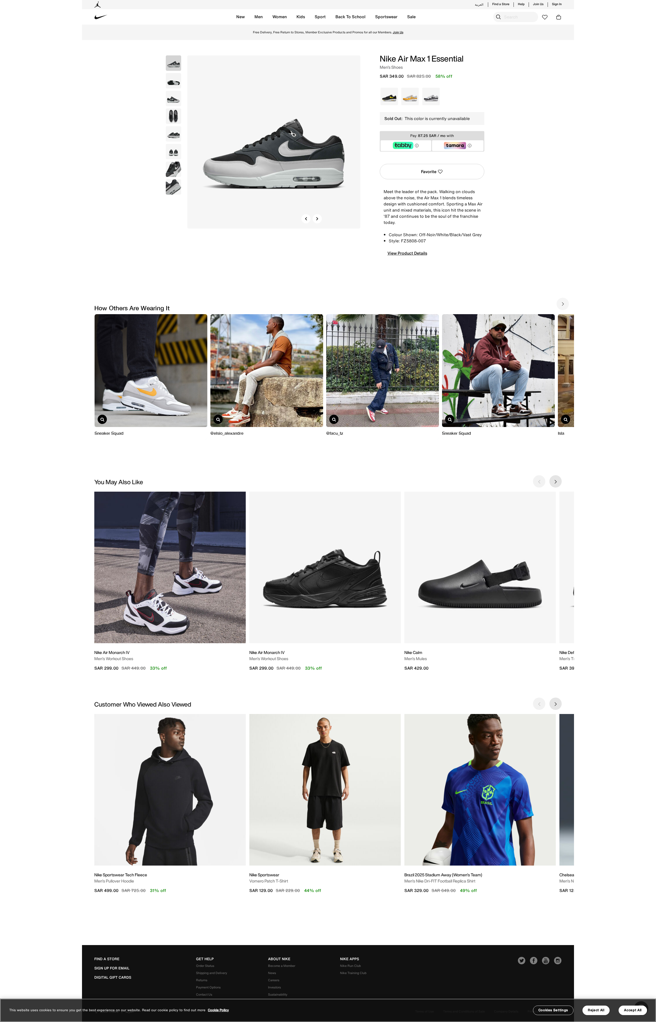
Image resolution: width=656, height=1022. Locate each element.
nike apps (349, 959)
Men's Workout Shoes (113, 659)
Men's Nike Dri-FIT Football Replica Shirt (439, 881)
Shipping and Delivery (211, 973)
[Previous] (306, 218)
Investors (274, 987)
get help (205, 959)
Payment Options (208, 987)
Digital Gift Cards (112, 977)
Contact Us (204, 994)
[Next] (317, 218)
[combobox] (515, 17)
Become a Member (281, 966)
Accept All (633, 1010)
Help (521, 4)
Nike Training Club (353, 973)
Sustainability (277, 994)
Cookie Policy (218, 1010)
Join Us (538, 4)
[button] (240, 17)
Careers (273, 980)
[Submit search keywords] (498, 17)
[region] (328, 1010)
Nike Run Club (350, 966)
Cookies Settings (553, 1010)
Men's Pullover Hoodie (114, 881)
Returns (201, 980)
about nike (279, 959)
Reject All (596, 1010)
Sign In (557, 4)
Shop (349, 32)
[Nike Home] (101, 17)
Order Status (205, 966)
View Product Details (407, 253)
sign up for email (111, 968)
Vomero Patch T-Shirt (268, 881)
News (272, 973)
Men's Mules (415, 659)
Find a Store (500, 4)
